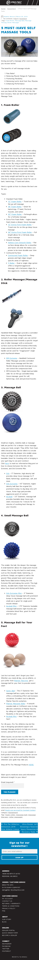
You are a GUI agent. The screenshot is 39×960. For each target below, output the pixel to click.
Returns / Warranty (11, 903)
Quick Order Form (10, 933)
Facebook (6, 946)
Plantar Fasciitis (21, 681)
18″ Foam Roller (15, 207)
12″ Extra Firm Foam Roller (20, 225)
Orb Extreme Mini (14, 593)
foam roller (10, 20)
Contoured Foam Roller (18, 255)
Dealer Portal (8, 930)
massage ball (19, 20)
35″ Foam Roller (15, 214)
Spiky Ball (10, 691)
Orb (7, 473)
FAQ (3, 911)
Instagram (6, 944)
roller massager (13, 22)
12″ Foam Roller (15, 201)
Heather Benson (9, 16)
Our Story (6, 919)
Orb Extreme (12, 484)
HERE (31, 765)
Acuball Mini (11, 606)
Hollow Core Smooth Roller (19, 243)
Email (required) (8, 782)
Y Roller (11, 263)
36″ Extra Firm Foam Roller (20, 232)
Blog (4, 922)
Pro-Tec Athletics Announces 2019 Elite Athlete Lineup (10, 826)
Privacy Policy (8, 908)
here (7, 463)
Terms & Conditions (10, 906)
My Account (7, 898)
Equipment (11, 9)
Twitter (5, 949)
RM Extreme (11, 358)
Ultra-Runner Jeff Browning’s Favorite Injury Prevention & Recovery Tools (29, 828)
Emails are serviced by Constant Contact (20, 810)
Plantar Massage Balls (15, 704)
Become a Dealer (9, 935)
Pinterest (6, 951)
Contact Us (7, 901)
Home (3, 9)
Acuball (9, 496)
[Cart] (35, 3)
